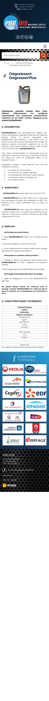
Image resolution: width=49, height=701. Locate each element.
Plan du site (7, 475)
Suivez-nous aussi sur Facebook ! (21, 470)
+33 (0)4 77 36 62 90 (24, 7)
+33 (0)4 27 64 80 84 (24, 5)
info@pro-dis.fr (24, 9)
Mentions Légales (10, 480)
